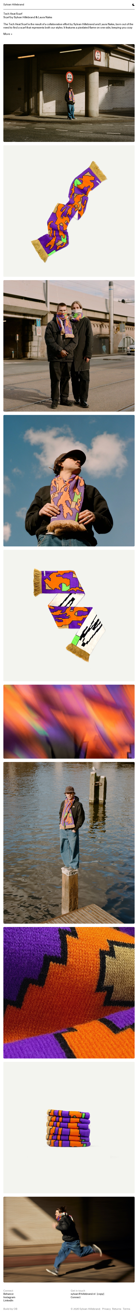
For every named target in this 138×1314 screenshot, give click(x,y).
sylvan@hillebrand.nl (83, 1293)
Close (69, 1310)
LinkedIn (8, 1300)
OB (15, 1308)
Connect (75, 1297)
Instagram (9, 1297)
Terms (126, 1308)
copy (100, 1293)
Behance (8, 1293)
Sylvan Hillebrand (13, 4)
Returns (116, 1308)
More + (7, 33)
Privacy (106, 1308)
